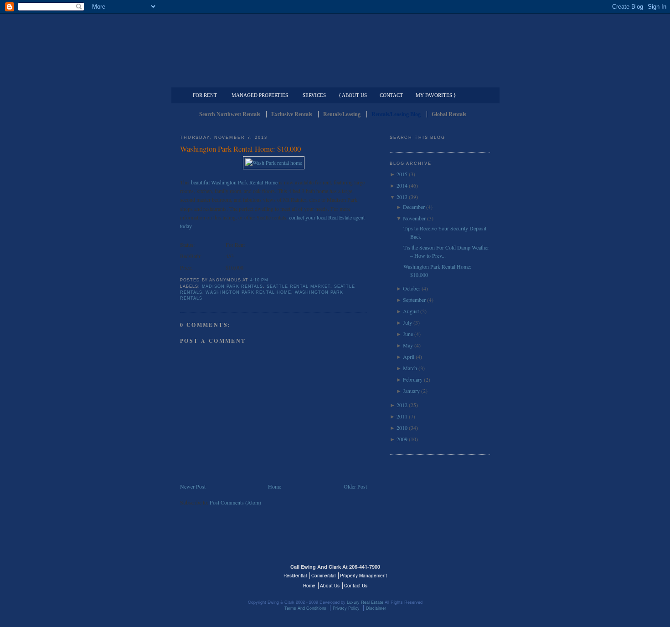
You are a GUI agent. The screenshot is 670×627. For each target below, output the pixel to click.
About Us (330, 585)
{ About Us (353, 95)
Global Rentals (449, 114)
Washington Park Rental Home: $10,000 (240, 148)
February (413, 379)
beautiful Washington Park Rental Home (234, 182)
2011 (402, 416)
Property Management (442, 80)
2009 (402, 439)
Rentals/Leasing (342, 114)
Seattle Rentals (335, 43)
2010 (402, 427)
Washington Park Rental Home (248, 292)
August (411, 311)
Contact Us (355, 585)
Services (314, 95)
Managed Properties (260, 95)
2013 (402, 196)
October (411, 288)
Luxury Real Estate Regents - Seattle (220, 572)
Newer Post (193, 486)
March (410, 368)
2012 (402, 404)
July (407, 322)
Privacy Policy (346, 608)
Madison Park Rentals (232, 286)
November (414, 218)
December (414, 206)
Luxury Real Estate (450, 572)
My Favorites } (436, 95)
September (414, 299)
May (408, 345)
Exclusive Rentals (291, 114)
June (408, 333)
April (408, 356)
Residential (295, 575)
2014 (402, 185)
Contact (391, 95)
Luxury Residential (226, 80)
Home (274, 486)
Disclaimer (376, 608)
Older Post (355, 486)
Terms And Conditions (305, 608)
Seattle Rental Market (298, 286)
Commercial (333, 80)
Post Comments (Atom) (235, 502)
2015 (402, 174)
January (411, 390)
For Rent (205, 95)
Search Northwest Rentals (229, 114)
